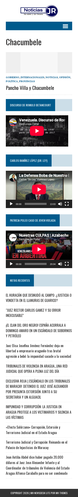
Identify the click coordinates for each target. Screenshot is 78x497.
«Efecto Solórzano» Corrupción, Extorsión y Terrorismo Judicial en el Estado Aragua (33, 430)
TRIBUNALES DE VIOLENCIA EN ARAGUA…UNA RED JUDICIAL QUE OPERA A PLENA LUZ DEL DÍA (37, 369)
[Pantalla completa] (67, 204)
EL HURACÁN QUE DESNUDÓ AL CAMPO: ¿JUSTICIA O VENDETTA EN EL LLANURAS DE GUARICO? (39, 298)
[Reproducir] (11, 204)
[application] (39, 189)
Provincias (27, 81)
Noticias (52, 77)
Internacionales (32, 77)
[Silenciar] (60, 204)
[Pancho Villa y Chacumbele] (39, 70)
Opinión (64, 77)
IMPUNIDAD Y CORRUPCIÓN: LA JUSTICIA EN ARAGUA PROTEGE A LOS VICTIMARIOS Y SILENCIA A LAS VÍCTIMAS (38, 412)
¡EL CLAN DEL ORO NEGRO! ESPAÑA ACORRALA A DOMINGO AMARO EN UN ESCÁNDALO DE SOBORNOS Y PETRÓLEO (39, 330)
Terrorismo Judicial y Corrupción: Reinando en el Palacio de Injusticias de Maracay (36, 445)
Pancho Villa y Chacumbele (30, 87)
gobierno (12, 77)
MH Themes (62, 493)
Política (12, 81)
